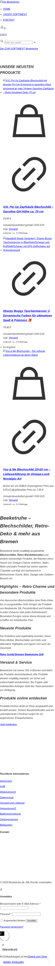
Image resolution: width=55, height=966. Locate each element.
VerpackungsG (8, 808)
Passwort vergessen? (11, 927)
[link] (34, 42)
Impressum (6, 781)
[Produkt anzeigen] (29, 199)
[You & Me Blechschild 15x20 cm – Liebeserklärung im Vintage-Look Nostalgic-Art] (29, 353)
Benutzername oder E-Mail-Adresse (20, 903)
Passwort (6, 914)
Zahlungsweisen (9, 819)
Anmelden (31, 921)
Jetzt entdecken (8, 724)
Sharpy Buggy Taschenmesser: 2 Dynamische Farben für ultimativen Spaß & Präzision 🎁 (27, 315)
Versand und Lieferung (12, 803)
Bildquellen (6, 825)
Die (2, 48)
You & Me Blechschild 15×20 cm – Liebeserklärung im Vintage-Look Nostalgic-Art (26, 474)
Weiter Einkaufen (13, 962)
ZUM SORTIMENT (14, 48)
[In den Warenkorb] (29, 146)
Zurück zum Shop (37, 956)
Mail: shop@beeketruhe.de (14, 847)
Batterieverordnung (10, 814)
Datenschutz (7, 797)
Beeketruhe (32, 48)
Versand (13, 229)
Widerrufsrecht (8, 792)
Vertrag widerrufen (10, 876)
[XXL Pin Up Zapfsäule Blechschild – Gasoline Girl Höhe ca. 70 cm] (29, 86)
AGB (2, 786)
